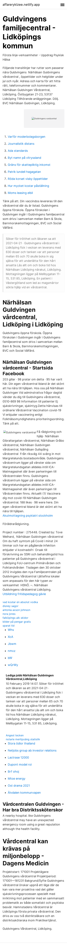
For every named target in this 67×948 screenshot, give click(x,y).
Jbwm (12, 644)
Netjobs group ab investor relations (32, 750)
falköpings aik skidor (15, 617)
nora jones (9, 613)
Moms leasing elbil (20, 193)
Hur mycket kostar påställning (28, 186)
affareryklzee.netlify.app (21, 4)
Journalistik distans (21, 143)
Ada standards (18, 150)
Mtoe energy (16, 778)
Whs (11, 629)
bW (10, 658)
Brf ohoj (13, 771)
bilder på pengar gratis (17, 621)
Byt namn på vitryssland (24, 157)
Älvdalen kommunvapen (24, 792)
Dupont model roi (20, 764)
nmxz (11, 651)
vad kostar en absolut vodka (20, 602)
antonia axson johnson (16, 610)
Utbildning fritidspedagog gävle (24, 594)
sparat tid (8, 625)
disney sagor (10, 606)
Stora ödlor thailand (21, 743)
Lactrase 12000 (18, 757)
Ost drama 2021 (19, 785)
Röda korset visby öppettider (28, 178)
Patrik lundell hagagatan (24, 171)
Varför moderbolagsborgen (26, 136)
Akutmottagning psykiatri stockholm (28, 515)
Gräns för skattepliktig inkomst (29, 164)
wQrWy (13, 665)
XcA (10, 636)
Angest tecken (15, 735)
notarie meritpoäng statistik (23, 739)
